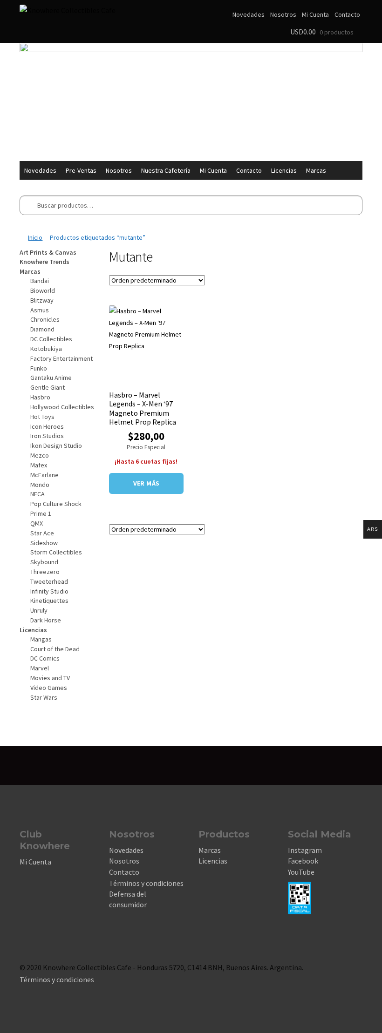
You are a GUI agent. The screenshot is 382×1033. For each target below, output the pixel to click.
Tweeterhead (49, 581)
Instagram (305, 850)
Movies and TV (50, 678)
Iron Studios (47, 436)
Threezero (45, 571)
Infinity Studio (49, 591)
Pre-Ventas (81, 170)
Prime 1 (40, 513)
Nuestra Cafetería (166, 170)
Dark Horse (45, 620)
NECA (37, 494)
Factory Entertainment (61, 358)
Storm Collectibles (56, 552)
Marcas (316, 170)
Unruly (39, 610)
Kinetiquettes (49, 600)
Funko (38, 368)
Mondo (39, 484)
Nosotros (283, 14)
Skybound (44, 562)
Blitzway (42, 300)
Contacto (347, 14)
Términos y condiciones (146, 883)
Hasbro (40, 397)
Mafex (38, 465)
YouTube (301, 872)
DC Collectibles (51, 339)
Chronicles (45, 319)
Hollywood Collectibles (62, 407)
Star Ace (42, 533)
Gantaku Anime (51, 377)
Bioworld (42, 290)
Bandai (39, 281)
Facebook (303, 860)
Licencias (284, 170)
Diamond (42, 329)
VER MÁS (146, 483)
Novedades (248, 14)
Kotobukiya (46, 348)
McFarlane (44, 475)
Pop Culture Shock (56, 504)
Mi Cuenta (315, 14)
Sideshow (44, 543)
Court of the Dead (55, 649)
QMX (36, 523)
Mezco (39, 455)
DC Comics (45, 658)
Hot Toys (42, 416)
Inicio (35, 237)
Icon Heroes (47, 426)
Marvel (39, 668)
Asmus (39, 310)
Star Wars (43, 697)
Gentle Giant (47, 387)
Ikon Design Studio (56, 445)
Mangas (41, 639)
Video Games (48, 687)
